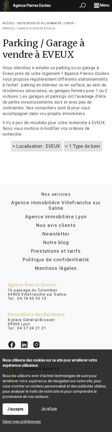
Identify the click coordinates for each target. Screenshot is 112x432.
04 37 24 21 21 (31, 328)
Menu (104, 5)
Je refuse (49, 408)
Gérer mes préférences (22, 422)
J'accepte (15, 409)
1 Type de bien (84, 146)
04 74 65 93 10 (31, 298)
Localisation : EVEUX (38, 146)
